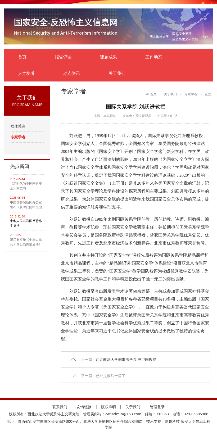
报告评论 (63, 57)
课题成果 (108, 57)
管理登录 (157, 406)
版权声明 (108, 406)
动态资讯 (71, 73)
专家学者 (18, 136)
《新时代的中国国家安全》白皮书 (26, 185)
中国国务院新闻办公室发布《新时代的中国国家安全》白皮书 (26, 205)
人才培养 (26, 73)
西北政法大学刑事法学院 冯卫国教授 (126, 359)
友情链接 (84, 406)
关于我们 (116, 73)
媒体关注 (18, 126)
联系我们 (59, 406)
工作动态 (153, 57)
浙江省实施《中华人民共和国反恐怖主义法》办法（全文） (26, 242)
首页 (22, 57)
